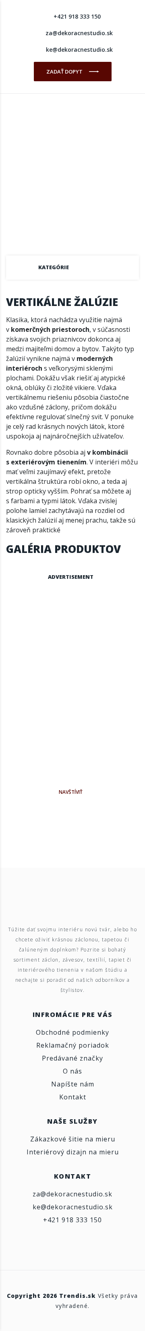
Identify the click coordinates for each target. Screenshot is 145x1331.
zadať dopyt (65, 71)
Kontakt (72, 1097)
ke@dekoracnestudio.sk (79, 49)
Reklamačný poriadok (72, 1045)
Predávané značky (72, 1058)
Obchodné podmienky (72, 1032)
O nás (72, 1071)
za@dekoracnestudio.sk (79, 33)
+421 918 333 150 (77, 16)
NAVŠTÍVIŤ (71, 792)
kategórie (53, 267)
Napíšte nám (72, 1084)
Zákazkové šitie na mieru (72, 1139)
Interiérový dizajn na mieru (73, 1151)
